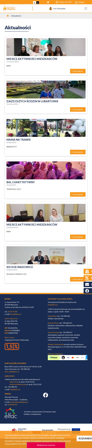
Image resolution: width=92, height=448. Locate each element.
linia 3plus (9, 376)
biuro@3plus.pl (15, 314)
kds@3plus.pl (53, 305)
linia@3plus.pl (15, 389)
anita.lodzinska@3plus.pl (19, 402)
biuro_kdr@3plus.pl (12, 372)
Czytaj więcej (77, 71)
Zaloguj (81, 2)
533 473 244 (12, 312)
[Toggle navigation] (85, 8)
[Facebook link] (45, 396)
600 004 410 (12, 405)
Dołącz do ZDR (65, 2)
